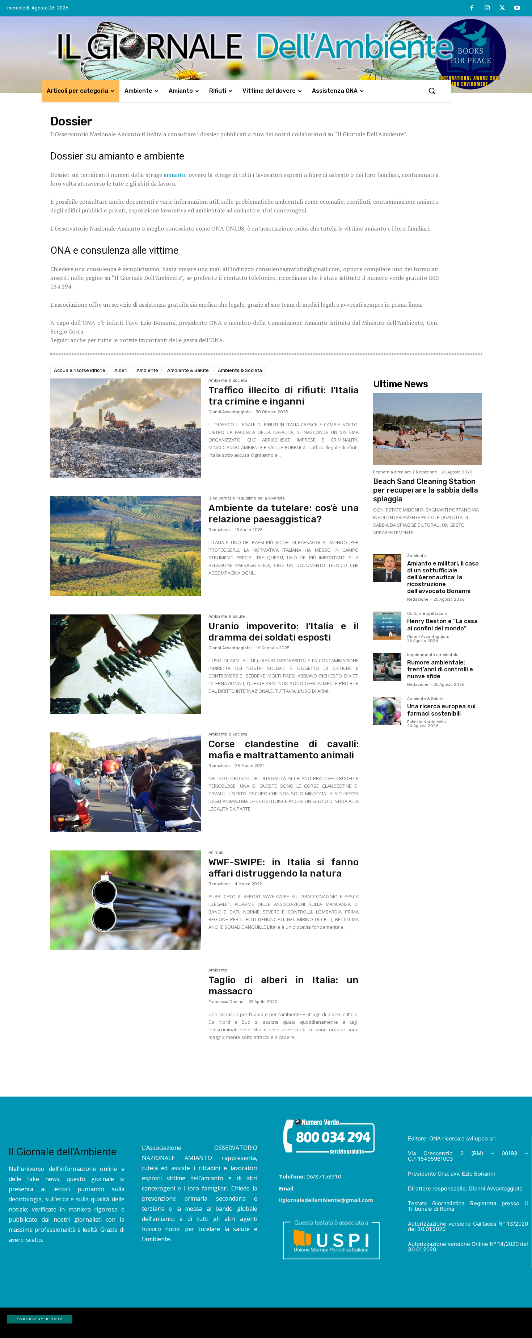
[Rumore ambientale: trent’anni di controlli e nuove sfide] (387, 667)
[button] (432, 91)
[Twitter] (502, 8)
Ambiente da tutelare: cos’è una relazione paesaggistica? (283, 513)
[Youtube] (517, 8)
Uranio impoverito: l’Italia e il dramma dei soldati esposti (283, 632)
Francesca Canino (226, 1001)
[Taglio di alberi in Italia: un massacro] (125, 1018)
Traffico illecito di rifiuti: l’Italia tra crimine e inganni (283, 396)
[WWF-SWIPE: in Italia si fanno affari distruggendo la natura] (125, 900)
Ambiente (147, 370)
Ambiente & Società (240, 370)
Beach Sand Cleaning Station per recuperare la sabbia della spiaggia (425, 490)
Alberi (120, 370)
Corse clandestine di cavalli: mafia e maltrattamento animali (283, 749)
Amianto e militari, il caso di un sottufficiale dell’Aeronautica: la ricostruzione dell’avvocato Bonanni (443, 577)
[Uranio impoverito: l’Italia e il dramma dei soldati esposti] (125, 664)
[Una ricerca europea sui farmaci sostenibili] (387, 711)
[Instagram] (487, 8)
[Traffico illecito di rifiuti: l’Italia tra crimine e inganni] (125, 428)
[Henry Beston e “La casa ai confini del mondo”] (387, 626)
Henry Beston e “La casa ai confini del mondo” (442, 624)
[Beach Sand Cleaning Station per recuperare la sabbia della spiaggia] (427, 429)
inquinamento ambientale (433, 655)
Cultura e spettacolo (427, 614)
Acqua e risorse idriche (79, 370)
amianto (174, 175)
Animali (215, 852)
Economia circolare (392, 472)
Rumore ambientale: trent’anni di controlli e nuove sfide (440, 669)
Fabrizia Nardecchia (426, 722)
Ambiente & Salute (188, 370)
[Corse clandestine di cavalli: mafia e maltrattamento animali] (125, 782)
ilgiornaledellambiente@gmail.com (326, 1200)
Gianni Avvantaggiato (229, 412)
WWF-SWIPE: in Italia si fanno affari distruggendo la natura (283, 868)
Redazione (219, 529)
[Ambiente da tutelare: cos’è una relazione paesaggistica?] (125, 546)
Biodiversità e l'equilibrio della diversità (246, 498)
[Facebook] (472, 8)
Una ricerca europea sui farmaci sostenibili (441, 710)
